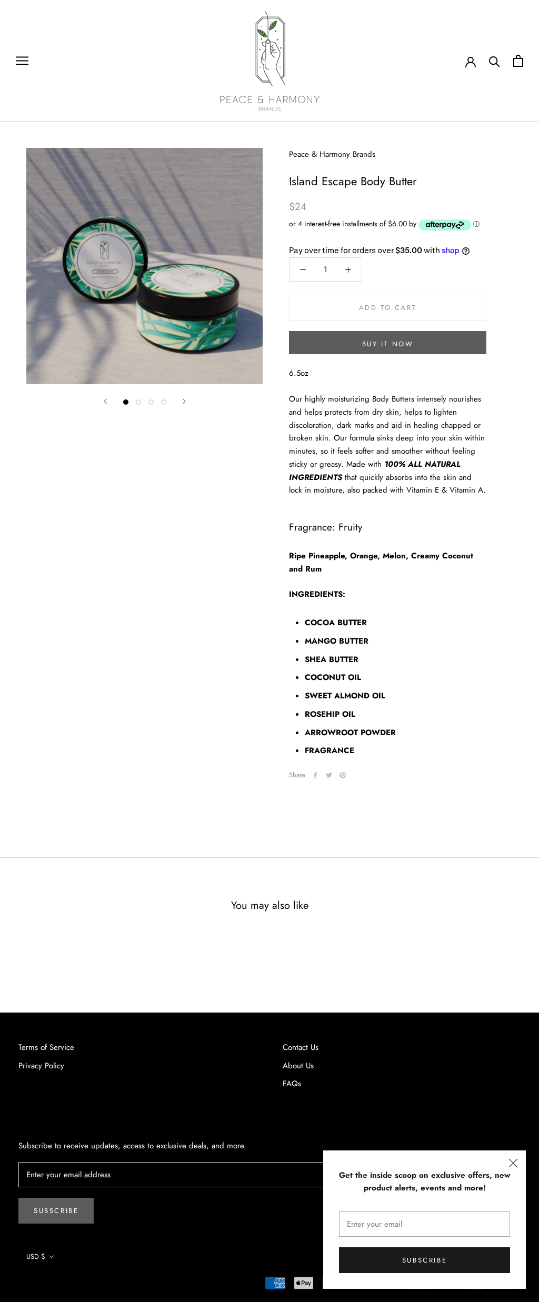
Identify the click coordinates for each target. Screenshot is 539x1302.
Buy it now (388, 344)
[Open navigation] (22, 60)
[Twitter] (329, 775)
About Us (298, 1065)
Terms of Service (46, 1047)
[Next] (184, 401)
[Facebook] (315, 775)
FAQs (292, 1083)
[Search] (494, 60)
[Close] (513, 1163)
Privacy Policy (41, 1065)
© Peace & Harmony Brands (66, 1285)
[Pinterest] (343, 775)
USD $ (35, 1256)
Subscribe (424, 1260)
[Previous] (105, 401)
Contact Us (300, 1047)
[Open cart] (518, 61)
